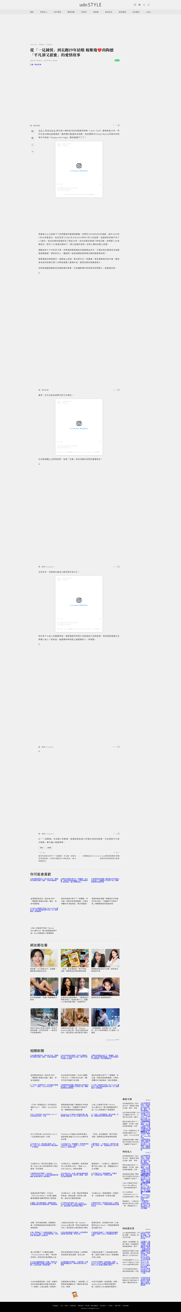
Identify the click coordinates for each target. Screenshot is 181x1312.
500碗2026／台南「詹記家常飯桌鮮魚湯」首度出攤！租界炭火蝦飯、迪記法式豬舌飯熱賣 (74, 1195)
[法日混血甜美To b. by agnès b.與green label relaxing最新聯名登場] (146, 1262)
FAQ (62, 1305)
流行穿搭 (57, 12)
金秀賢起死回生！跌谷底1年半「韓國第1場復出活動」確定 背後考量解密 (44, 901)
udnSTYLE (33, 44)
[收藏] (32, 144)
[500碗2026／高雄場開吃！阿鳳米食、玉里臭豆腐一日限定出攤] (105, 1182)
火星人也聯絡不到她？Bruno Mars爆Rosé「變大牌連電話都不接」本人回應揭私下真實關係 (44, 930)
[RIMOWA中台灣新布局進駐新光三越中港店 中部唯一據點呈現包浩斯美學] (146, 1280)
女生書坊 (136, 12)
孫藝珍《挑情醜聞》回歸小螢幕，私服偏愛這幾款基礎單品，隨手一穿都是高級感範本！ (131, 1245)
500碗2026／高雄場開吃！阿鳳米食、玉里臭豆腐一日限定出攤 (105, 1194)
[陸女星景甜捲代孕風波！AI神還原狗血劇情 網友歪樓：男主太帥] (75, 1241)
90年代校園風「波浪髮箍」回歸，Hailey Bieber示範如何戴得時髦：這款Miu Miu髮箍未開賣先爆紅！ (105, 1285)
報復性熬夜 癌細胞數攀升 (101, 997)
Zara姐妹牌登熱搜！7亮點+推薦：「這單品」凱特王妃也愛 (131, 1235)
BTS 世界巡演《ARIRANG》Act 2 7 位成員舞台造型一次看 (44, 1135)
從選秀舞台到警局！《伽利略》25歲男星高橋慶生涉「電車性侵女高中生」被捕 (74, 1284)
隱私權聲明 (94, 1305)
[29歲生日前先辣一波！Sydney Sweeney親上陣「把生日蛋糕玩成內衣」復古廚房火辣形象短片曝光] (75, 1211)
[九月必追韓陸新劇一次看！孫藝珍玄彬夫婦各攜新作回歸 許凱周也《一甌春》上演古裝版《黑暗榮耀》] (44, 1270)
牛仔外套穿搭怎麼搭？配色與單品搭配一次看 (131, 1270)
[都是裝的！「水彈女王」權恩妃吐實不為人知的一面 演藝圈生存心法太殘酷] (105, 1152)
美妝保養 (71, 12)
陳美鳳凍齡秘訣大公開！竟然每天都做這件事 (104, 970)
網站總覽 (126, 1305)
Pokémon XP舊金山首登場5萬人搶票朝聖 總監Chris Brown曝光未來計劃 (74, 1136)
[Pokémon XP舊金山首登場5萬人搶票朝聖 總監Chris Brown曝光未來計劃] (75, 1123)
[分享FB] (32, 131)
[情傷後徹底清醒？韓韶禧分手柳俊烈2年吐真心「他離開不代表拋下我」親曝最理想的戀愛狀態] (105, 887)
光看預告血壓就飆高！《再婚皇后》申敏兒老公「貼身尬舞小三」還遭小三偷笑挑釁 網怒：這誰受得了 (75, 999)
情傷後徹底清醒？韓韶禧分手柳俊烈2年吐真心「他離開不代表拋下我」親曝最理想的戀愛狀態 (105, 901)
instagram (49, 567)
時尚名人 (43, 12)
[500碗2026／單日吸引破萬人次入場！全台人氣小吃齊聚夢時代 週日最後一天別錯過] (44, 1152)
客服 (66, 1305)
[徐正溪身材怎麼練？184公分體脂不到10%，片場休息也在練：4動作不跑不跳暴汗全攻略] (75, 1064)
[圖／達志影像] (75, 93)
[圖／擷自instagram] (79, 513)
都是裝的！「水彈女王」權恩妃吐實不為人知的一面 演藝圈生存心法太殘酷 (105, 1166)
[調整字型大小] (32, 151)
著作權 (87, 1305)
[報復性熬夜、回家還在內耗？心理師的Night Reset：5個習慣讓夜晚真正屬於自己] (105, 1211)
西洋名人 (50, 44)
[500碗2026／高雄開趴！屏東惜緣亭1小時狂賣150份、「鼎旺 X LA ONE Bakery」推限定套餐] (75, 1152)
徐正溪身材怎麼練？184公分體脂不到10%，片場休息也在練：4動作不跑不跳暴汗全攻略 (74, 1077)
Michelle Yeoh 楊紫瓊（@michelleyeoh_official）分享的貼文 (79, 452)
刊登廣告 (55, 1305)
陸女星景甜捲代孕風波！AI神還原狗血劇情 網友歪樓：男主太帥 (74, 1253)
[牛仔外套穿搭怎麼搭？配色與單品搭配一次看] (146, 1271)
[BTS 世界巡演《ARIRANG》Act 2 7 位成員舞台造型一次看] (44, 1123)
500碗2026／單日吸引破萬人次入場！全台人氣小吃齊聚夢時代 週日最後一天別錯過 (44, 1166)
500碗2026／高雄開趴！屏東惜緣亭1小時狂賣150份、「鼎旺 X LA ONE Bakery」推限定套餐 (74, 1166)
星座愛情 (122, 12)
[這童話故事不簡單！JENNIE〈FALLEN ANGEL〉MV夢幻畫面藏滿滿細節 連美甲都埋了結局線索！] (44, 1182)
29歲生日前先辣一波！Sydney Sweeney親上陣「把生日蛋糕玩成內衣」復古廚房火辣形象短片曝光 (74, 1030)
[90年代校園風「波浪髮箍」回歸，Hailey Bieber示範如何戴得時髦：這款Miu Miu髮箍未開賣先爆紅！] (105, 1270)
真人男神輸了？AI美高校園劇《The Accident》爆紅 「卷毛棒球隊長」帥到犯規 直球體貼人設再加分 (44, 1256)
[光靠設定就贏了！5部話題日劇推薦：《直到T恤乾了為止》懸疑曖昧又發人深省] (105, 1241)
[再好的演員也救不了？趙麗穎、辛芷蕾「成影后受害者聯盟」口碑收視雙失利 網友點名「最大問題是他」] (75, 887)
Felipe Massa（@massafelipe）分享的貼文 (79, 194)
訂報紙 (110, 1305)
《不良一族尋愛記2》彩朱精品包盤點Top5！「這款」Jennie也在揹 (44, 1107)
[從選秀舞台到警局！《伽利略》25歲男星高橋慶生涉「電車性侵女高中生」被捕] (75, 1270)
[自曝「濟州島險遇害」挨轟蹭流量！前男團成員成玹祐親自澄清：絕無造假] (44, 1211)
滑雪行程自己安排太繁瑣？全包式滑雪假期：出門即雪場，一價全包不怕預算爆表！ (43, 1030)
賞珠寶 (96, 12)
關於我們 (118, 1305)
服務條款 (81, 1305)
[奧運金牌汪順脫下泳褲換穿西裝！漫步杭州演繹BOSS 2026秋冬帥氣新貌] (146, 1253)
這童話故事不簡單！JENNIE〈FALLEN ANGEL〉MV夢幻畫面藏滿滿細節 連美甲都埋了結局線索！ (44, 1197)
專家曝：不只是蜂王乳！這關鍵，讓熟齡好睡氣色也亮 (43, 970)
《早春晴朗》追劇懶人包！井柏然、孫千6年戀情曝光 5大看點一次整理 (105, 1030)
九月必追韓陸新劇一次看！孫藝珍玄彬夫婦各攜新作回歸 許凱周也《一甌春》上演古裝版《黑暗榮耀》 (44, 1285)
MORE (148, 1100)
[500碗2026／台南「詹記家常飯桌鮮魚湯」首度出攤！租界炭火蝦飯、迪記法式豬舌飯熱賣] (75, 1182)
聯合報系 (103, 1305)
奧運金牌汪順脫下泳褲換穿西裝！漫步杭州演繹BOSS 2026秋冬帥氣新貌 (131, 1254)
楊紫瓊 (49, 847)
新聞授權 (73, 1305)
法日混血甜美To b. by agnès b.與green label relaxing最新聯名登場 (131, 1262)
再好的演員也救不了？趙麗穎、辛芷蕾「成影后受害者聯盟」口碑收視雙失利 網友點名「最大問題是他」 (74, 902)
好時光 (84, 12)
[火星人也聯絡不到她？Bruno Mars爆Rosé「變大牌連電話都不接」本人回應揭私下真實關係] (44, 917)
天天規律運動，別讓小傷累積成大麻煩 (43, 998)
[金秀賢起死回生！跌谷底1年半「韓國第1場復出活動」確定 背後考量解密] (44, 887)
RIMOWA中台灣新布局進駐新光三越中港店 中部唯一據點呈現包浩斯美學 (131, 1281)
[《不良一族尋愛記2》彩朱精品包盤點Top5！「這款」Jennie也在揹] (44, 1093)
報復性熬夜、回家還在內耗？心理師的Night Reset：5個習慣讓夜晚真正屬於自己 (105, 1225)
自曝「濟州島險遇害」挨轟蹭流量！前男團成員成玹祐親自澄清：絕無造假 (44, 1225)
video (148, 12)
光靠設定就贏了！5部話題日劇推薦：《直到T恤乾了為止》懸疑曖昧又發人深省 (105, 1254)
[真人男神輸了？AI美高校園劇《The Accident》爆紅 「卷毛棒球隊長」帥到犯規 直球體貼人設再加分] (44, 1241)
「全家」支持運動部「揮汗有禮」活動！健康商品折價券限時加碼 (74, 970)
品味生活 (108, 12)
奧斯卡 (42, 847)
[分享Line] (32, 138)
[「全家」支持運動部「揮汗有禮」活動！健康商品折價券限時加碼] (105, 1123)
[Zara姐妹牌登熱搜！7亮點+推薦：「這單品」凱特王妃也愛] (146, 1235)
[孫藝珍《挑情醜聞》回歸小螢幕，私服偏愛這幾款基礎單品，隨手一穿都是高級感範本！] (146, 1244)
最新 (32, 12)
